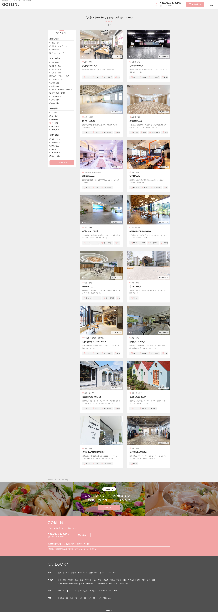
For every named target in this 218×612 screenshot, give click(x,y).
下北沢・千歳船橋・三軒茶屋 (61, 89)
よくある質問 (69, 544)
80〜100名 (55, 126)
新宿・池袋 (55, 83)
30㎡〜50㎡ (55, 153)
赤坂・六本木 (56, 69)
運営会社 (94, 549)
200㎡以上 (55, 146)
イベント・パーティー (59, 53)
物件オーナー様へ (83, 544)
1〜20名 (54, 113)
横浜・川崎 (55, 103)
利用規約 (51, 549)
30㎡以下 (54, 149)
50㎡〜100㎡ (56, 156)
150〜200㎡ (55, 143)
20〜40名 (54, 116)
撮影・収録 (55, 50)
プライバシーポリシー (82, 549)
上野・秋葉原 (56, 96)
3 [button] (86, 57)
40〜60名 (54, 119)
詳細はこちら (108, 507)
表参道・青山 (56, 66)
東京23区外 (55, 100)
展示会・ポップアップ (59, 46)
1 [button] (83, 57)
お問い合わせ (197, 4)
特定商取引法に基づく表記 (64, 549)
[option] (101, 44)
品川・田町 (55, 86)
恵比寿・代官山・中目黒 (60, 76)
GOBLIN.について (54, 544)
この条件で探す (63, 163)
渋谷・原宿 (55, 62)
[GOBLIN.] (10, 5)
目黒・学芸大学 (57, 79)
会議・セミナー (57, 43)
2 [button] (85, 57)
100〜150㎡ (55, 139)
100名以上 (55, 130)
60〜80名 (55, 123)
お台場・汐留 (56, 73)
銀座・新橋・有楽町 (58, 93)
